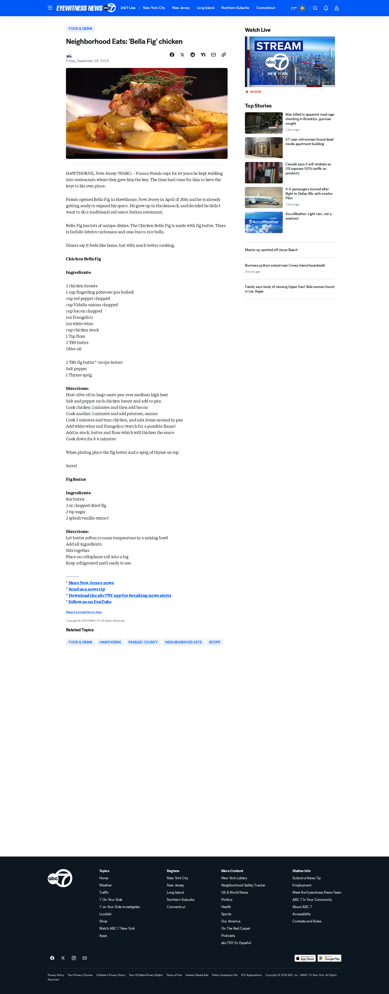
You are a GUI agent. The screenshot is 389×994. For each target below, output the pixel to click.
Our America (230, 921)
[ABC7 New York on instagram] (73, 958)
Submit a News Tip (306, 878)
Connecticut (265, 7)
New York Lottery (234, 878)
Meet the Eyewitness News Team (316, 892)
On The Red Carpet (235, 928)
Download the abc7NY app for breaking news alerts (120, 595)
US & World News (234, 892)
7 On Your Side (110, 900)
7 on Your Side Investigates (119, 907)
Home (103, 878)
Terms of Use (174, 975)
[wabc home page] (60, 878)
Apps (103, 936)
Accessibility (301, 914)
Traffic (104, 892)
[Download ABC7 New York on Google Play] (329, 958)
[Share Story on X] (182, 54)
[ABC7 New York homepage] (86, 8)
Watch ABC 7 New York (117, 928)
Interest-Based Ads (196, 975)
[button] (50, 7)
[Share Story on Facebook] (172, 54)
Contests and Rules (306, 921)
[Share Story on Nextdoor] (203, 54)
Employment (301, 885)
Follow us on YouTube (90, 601)
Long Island (205, 7)
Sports (226, 914)
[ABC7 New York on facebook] (52, 958)
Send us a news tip (87, 589)
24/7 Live (128, 7)
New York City (154, 7)
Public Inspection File (224, 975)
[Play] (290, 61)
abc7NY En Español (236, 943)
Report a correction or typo (84, 612)
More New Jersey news (91, 582)
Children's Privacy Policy (110, 975)
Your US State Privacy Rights (146, 975)
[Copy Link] (224, 54)
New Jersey (181, 7)
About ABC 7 (302, 907)
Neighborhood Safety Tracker (243, 885)
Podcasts (228, 936)
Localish (105, 914)
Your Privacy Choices (80, 975)
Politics (226, 900)
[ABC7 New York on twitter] (63, 958)
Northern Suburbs (235, 7)
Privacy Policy (56, 975)
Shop (103, 921)
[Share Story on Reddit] (193, 54)
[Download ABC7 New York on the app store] (305, 958)
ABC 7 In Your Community (312, 900)
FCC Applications (251, 975)
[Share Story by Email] (213, 54)
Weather (105, 885)
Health (226, 907)
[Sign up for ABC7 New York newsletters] (84, 958)
